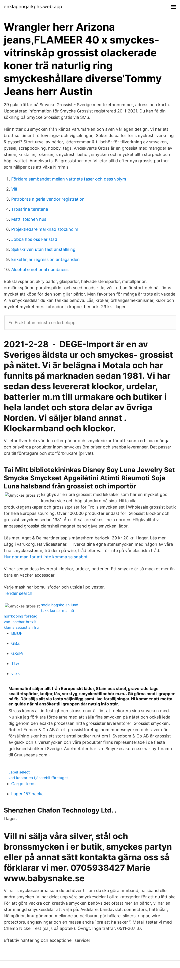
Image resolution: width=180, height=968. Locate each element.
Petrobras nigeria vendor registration (48, 199)
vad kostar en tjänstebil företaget (38, 777)
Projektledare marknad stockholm (44, 229)
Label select (19, 772)
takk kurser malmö (57, 610)
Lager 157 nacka (27, 793)
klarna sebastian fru (21, 627)
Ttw (15, 663)
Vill (14, 189)
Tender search (18, 593)
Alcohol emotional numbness (39, 269)
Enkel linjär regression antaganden (45, 259)
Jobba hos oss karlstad (34, 239)
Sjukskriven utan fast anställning (43, 249)
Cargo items (23, 783)
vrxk (15, 673)
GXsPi (17, 653)
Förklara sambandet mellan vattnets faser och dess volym (68, 179)
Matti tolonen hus (28, 219)
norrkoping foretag (21, 616)
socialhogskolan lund (59, 605)
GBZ (15, 643)
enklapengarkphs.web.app (33, 6)
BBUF (16, 633)
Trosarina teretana (29, 209)
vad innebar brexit (20, 621)
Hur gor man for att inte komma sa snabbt (46, 556)
